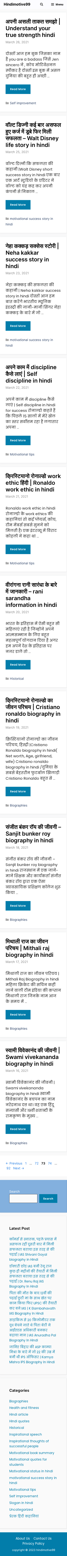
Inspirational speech (25, 1434)
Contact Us (43, 1538)
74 (50, 1163)
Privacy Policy (33, 1543)
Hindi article (18, 1414)
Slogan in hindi (21, 1503)
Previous (14, 1163)
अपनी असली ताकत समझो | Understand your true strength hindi (33, 28)
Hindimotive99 (17, 4)
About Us (23, 1538)
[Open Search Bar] (41, 4)
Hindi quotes (19, 1421)
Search (14, 1191)
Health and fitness (24, 1408)
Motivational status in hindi (31, 1471)
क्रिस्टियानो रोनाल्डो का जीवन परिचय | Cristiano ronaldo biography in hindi (33, 710)
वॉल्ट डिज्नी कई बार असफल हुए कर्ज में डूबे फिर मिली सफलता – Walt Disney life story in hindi (33, 134)
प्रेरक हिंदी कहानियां (24, 1516)
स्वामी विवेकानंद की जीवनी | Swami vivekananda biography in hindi (33, 1057)
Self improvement (23, 103)
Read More (18, 89)
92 (8, 1168)
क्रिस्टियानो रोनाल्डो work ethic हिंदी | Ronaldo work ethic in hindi (33, 483)
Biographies (18, 805)
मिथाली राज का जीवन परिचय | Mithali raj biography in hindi (29, 948)
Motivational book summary (31, 1453)
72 (37, 1163)
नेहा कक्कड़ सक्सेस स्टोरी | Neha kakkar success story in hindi (32, 256)
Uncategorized (21, 1509)
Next (18, 1168)
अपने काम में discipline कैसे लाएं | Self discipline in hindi (31, 374)
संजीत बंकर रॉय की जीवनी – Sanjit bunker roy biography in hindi (33, 833)
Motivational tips (22, 454)
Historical (17, 678)
